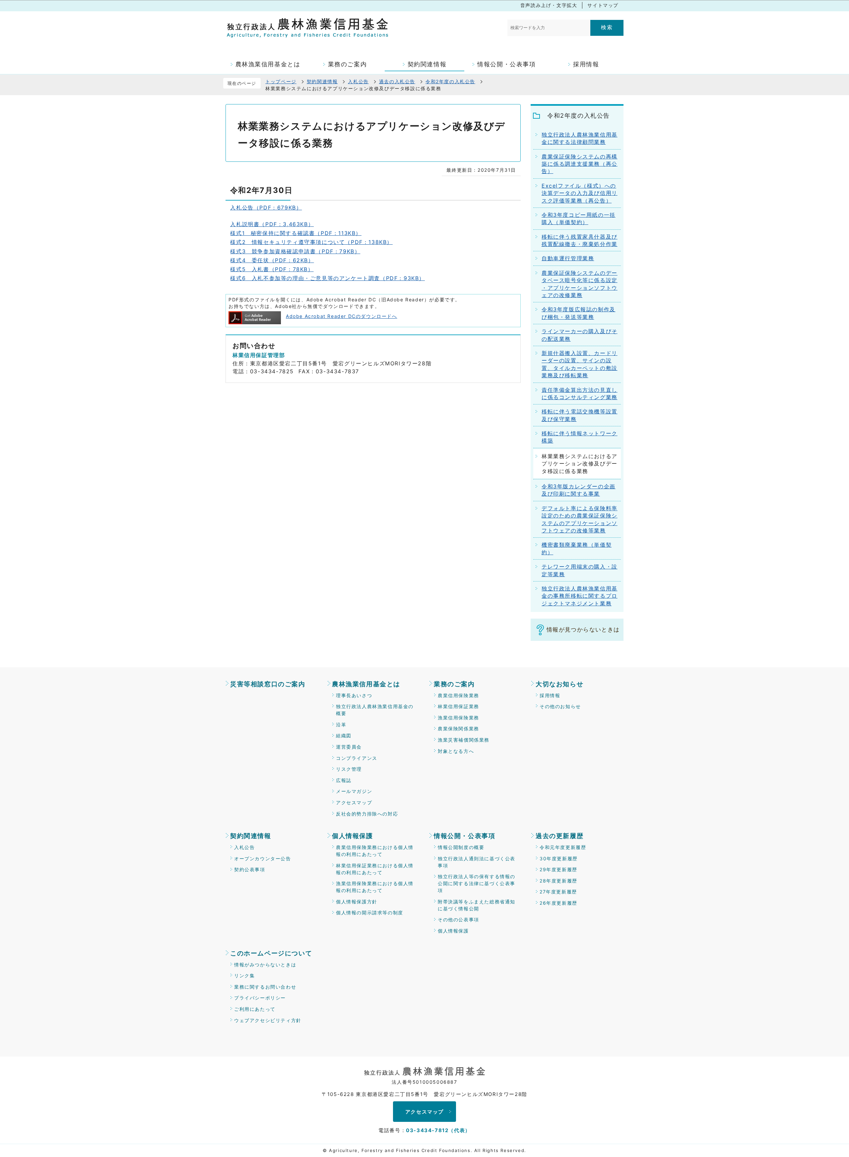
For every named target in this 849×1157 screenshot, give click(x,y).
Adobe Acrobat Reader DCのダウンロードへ (341, 316)
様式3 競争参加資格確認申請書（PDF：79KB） (295, 251)
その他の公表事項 (458, 919)
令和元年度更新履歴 (563, 847)
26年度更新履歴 (558, 903)
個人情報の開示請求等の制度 (369, 912)
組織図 (344, 735)
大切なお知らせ (559, 684)
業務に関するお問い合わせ (265, 987)
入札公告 (358, 81)
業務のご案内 (454, 684)
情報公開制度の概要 (461, 847)
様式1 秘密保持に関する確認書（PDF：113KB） (295, 233)
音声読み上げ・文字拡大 (548, 5)
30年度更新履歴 (559, 858)
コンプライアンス (356, 758)
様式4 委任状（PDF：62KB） (272, 260)
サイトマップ (603, 5)
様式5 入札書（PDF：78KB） (271, 269)
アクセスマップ (354, 802)
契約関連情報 (322, 81)
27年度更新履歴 (558, 891)
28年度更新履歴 (558, 880)
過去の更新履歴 (559, 836)
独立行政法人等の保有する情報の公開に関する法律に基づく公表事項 (476, 883)
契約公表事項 (249, 869)
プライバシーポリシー (260, 998)
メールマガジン (354, 791)
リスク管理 (349, 769)
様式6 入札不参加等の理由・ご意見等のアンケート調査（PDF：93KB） (327, 278)
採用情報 (550, 695)
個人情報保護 (352, 836)
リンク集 (244, 975)
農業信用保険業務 (458, 695)
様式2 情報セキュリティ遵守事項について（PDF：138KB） (311, 242)
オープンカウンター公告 (262, 858)
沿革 (341, 724)
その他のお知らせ (560, 706)
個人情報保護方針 (356, 901)
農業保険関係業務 (458, 728)
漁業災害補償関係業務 (464, 740)
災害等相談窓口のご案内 (267, 684)
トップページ (280, 81)
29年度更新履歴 (558, 869)
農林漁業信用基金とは (366, 684)
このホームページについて (271, 953)
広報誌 (344, 780)
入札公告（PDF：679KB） (266, 207)
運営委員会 (349, 747)
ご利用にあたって (255, 1009)
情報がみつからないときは (265, 964)
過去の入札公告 (397, 81)
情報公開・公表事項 (464, 836)
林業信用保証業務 (458, 706)
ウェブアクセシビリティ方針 (267, 1020)
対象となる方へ (456, 751)
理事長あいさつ (354, 695)
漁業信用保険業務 (458, 717)
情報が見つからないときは (583, 629)
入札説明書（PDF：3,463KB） (272, 224)
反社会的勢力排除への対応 (367, 814)
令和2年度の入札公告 (450, 81)
